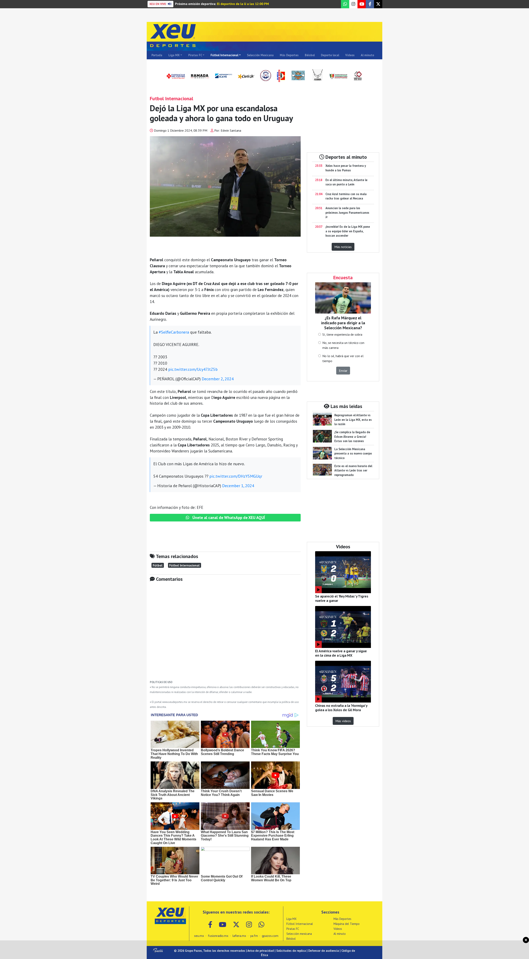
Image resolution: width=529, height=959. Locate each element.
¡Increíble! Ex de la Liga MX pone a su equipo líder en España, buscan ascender (347, 231)
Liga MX (174, 55)
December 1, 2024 (238, 485)
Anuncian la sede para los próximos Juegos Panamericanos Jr (347, 212)
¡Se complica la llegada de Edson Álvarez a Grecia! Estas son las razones (352, 436)
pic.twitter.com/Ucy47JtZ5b (193, 369)
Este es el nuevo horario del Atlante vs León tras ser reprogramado (353, 470)
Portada (156, 55)
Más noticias (343, 247)
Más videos (343, 721)
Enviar (343, 371)
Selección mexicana (299, 934)
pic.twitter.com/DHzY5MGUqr (235, 476)
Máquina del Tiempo (347, 924)
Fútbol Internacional (224, 55)
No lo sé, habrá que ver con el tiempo (342, 358)
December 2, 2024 (218, 379)
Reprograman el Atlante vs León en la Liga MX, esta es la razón (353, 419)
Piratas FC (195, 55)
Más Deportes (289, 55)
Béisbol (310, 55)
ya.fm (254, 936)
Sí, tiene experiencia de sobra (342, 334)
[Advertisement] (225, 634)
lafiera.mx (239, 936)
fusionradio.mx (218, 936)
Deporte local (330, 55)
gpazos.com (270, 936)
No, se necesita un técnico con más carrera (343, 345)
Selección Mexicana (260, 55)
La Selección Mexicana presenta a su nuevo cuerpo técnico (353, 453)
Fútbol (157, 565)
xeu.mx (199, 936)
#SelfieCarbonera (174, 332)
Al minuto (367, 55)
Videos (350, 55)
